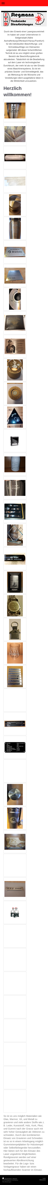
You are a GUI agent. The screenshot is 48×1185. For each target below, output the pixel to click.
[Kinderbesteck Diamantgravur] (14, 511)
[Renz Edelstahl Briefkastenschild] (14, 889)
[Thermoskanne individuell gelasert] (15, 818)
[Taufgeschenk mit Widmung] (15, 369)
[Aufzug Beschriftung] (15, 676)
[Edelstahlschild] (14, 252)
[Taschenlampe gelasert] (14, 559)
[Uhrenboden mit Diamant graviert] (15, 605)
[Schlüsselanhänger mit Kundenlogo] (15, 629)
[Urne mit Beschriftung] (15, 228)
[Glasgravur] (14, 488)
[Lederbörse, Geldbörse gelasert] (14, 323)
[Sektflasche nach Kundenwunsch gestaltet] (14, 464)
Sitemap (15, 1178)
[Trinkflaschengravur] (14, 157)
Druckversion (8, 1178)
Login (44, 1178)
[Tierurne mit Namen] (15, 417)
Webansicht (42, 1179)
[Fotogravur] (14, 346)
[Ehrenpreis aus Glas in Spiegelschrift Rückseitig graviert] (15, 535)
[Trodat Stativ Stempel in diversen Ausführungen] (15, 912)
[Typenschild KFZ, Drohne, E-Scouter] (14, 724)
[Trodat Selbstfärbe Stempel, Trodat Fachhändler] (15, 440)
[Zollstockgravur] (14, 181)
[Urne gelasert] (15, 204)
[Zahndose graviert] (15, 653)
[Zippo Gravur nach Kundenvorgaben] (15, 582)
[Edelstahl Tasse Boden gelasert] (15, 794)
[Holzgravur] (15, 393)
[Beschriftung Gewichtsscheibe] (15, 299)
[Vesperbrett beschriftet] (14, 842)
